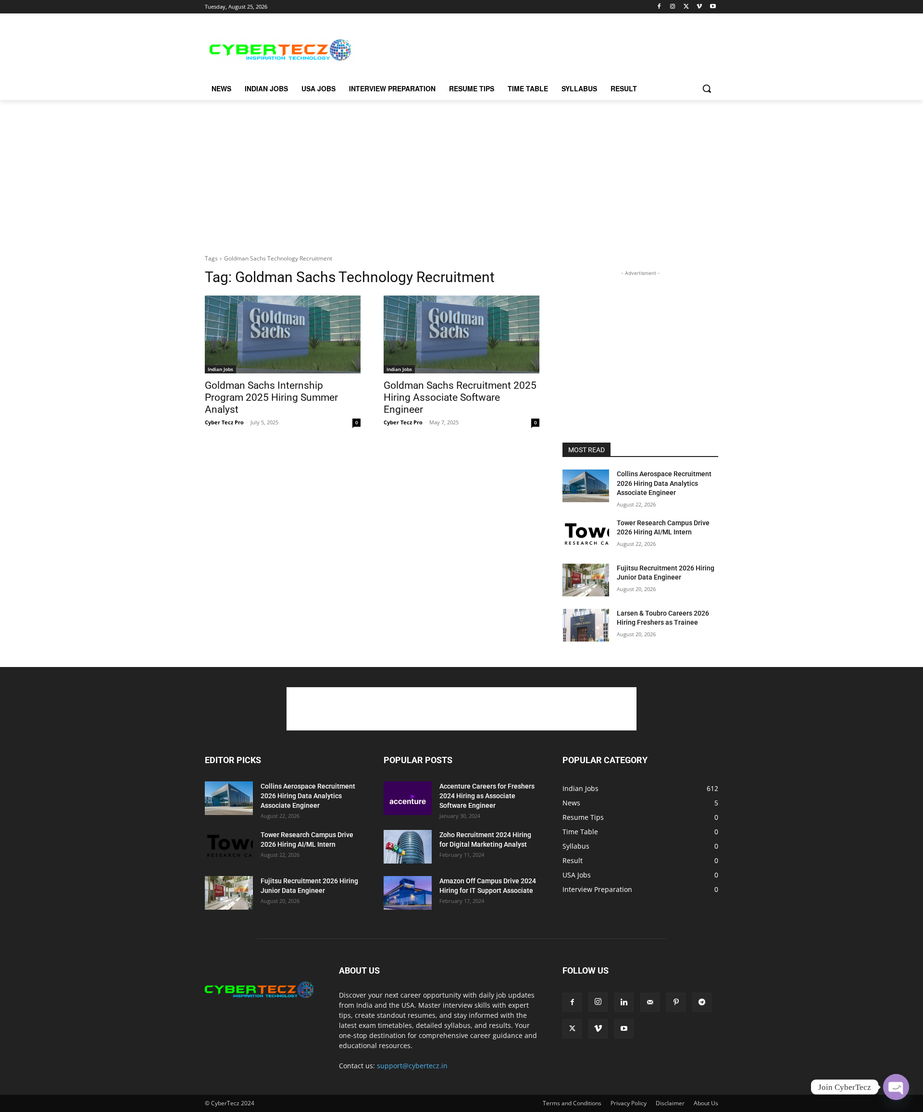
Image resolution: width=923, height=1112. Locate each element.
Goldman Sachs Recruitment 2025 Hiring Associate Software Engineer (460, 397)
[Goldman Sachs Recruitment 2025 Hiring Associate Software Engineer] (461, 334)
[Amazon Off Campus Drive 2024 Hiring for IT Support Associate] (408, 893)
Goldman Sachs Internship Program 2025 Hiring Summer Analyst (271, 397)
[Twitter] (686, 6)
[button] (706, 88)
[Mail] (650, 1002)
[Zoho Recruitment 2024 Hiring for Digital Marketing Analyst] (408, 847)
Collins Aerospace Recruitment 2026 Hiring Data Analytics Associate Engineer (664, 483)
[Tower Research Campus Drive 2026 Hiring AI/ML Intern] (585, 535)
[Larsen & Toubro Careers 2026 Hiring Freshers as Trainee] (585, 625)
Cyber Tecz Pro (224, 422)
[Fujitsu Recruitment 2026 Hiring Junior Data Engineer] (585, 580)
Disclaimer (670, 1103)
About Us (706, 1103)
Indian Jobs (220, 369)
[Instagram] (672, 6)
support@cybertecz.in (412, 1065)
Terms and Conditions (572, 1103)
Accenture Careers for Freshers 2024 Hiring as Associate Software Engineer (487, 795)
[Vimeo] (699, 6)
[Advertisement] (534, 48)
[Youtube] (712, 6)
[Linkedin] (624, 1002)
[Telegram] (701, 1002)
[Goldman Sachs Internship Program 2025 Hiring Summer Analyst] (283, 334)
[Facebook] (659, 6)
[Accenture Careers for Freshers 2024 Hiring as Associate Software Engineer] (408, 798)
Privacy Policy (629, 1103)
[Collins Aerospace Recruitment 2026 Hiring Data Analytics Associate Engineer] (585, 486)
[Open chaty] (896, 1087)
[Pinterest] (676, 1002)
